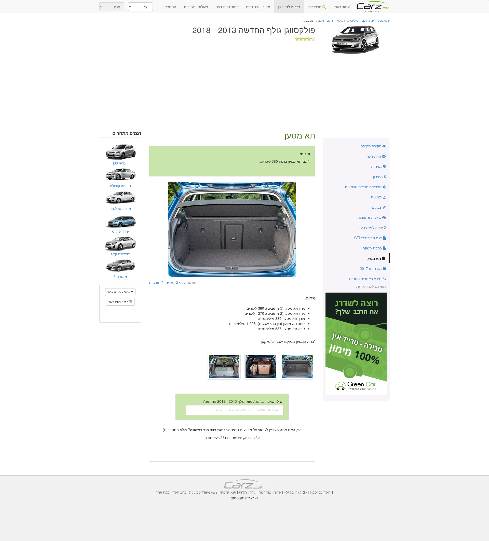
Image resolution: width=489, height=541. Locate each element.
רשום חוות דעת (119, 301)
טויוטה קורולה (120, 185)
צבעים (377, 207)
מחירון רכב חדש (258, 6)
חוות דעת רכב (372, 4)
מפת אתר (163, 492)
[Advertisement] (244, 92)
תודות (243, 492)
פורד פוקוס (120, 231)
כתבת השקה (373, 247)
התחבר (170, 6)
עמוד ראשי (341, 6)
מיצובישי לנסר (120, 208)
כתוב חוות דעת (226, 6)
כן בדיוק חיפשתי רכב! (239, 437)
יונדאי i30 (120, 163)
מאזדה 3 (120, 276)
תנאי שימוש (228, 492)
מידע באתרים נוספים (366, 278)
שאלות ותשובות (196, 6)
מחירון (378, 176)
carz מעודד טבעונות (203, 492)
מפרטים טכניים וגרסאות (364, 186)
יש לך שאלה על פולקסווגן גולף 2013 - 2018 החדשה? (243, 401)
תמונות (377, 196)
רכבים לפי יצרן (289, 6)
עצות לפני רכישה (370, 227)
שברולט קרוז (120, 253)
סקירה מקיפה (371, 145)
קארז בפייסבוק (320, 492)
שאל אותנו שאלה (119, 292)
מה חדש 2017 (371, 268)
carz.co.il (384, 20)
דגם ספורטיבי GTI (368, 237)
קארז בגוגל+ (293, 492)
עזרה (253, 492)
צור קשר (265, 492)
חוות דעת (374, 156)
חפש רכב (315, 6)
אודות (277, 492)
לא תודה (212, 437)
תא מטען (374, 258)
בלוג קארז (179, 492)
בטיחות (377, 166)
